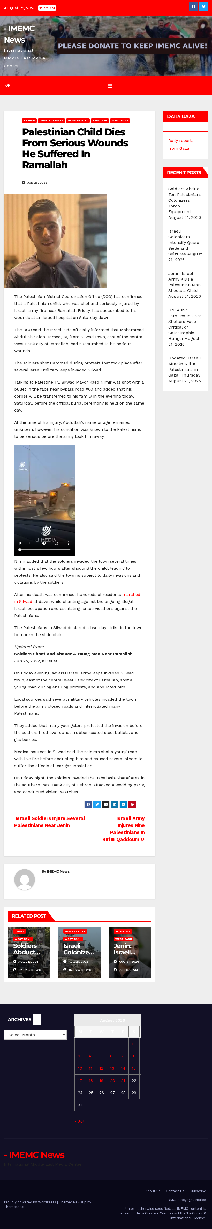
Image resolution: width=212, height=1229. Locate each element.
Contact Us (175, 1191)
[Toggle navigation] (110, 86)
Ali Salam (128, 970)
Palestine (123, 931)
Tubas (19, 931)
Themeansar (14, 1207)
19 (101, 1080)
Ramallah (100, 120)
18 (91, 1080)
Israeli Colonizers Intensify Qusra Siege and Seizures (183, 242)
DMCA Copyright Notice (187, 1200)
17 (80, 1080)
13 (112, 1068)
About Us (153, 1191)
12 (101, 1068)
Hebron (29, 120)
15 (134, 1068)
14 (123, 1068)
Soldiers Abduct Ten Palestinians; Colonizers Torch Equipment (185, 200)
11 (90, 1068)
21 (123, 1080)
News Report (78, 120)
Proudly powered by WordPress (30, 1202)
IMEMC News (58, 871)
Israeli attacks (51, 120)
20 (112, 1080)
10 (80, 1068)
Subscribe (198, 1191)
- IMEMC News (34, 1154)
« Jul (79, 1121)
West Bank (120, 120)
